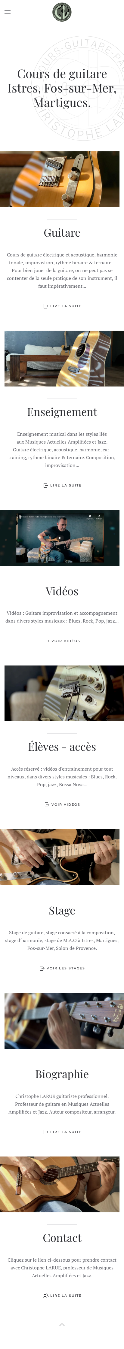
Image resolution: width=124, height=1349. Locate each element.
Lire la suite (66, 306)
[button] (8, 12)
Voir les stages (66, 968)
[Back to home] (62, 12)
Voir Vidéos (65, 641)
